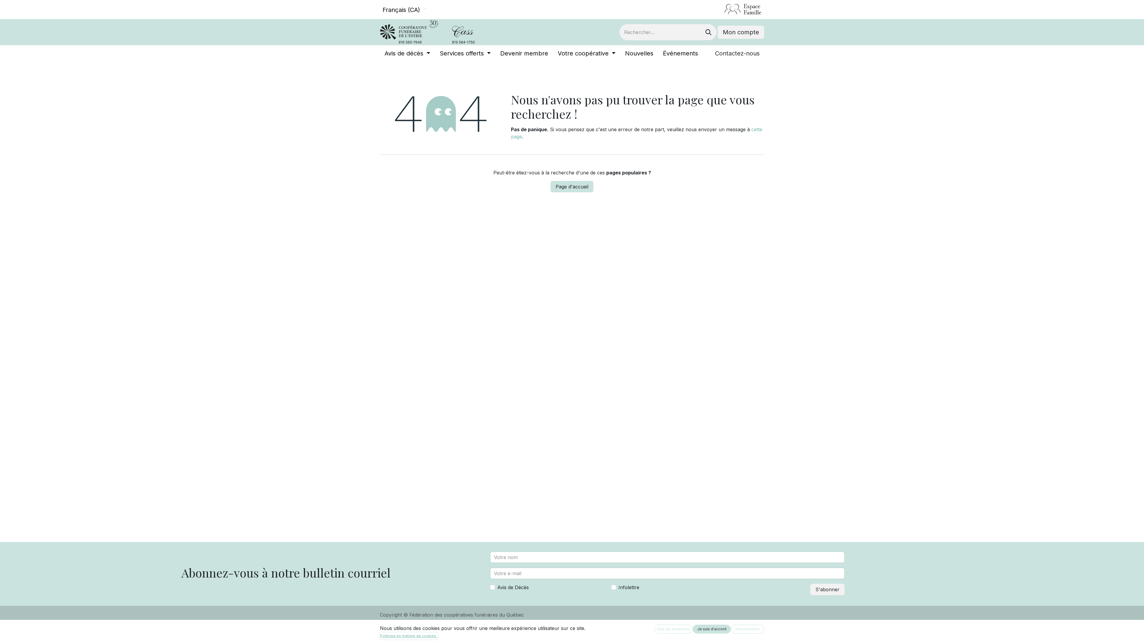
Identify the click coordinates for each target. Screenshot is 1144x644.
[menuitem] (407, 53)
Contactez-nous (737, 53)
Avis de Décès (513, 587)
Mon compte (741, 32)
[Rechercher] (708, 32)
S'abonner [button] (827, 589)
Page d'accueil (572, 187)
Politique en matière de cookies (408, 636)
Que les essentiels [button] (673, 629)
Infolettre (628, 587)
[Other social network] (722, 9)
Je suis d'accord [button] (711, 629)
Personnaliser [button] (748, 629)
